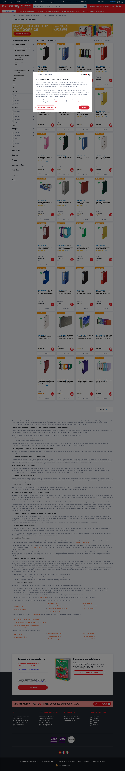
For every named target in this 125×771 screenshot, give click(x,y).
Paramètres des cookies (45, 107)
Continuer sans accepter (45, 75)
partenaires (79, 102)
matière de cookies (59, 102)
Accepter (84, 107)
